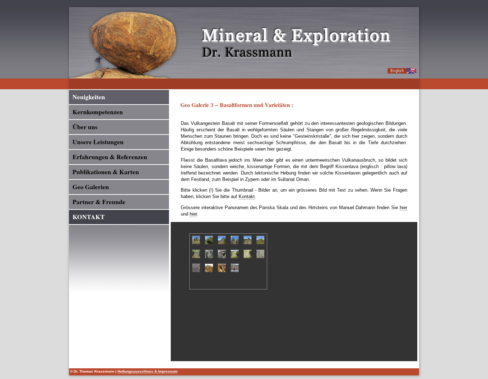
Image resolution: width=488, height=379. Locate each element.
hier (403, 207)
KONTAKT (89, 216)
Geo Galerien (91, 186)
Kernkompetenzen (98, 111)
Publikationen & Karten (106, 171)
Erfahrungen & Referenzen (110, 156)
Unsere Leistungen (98, 141)
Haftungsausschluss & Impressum (148, 371)
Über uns (85, 126)
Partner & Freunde (99, 201)
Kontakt (247, 196)
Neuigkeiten (89, 96)
